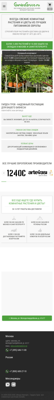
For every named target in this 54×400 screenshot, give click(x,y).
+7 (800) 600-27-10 (18, 371)
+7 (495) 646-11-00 (18, 350)
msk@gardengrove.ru (19, 346)
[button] (43, 88)
